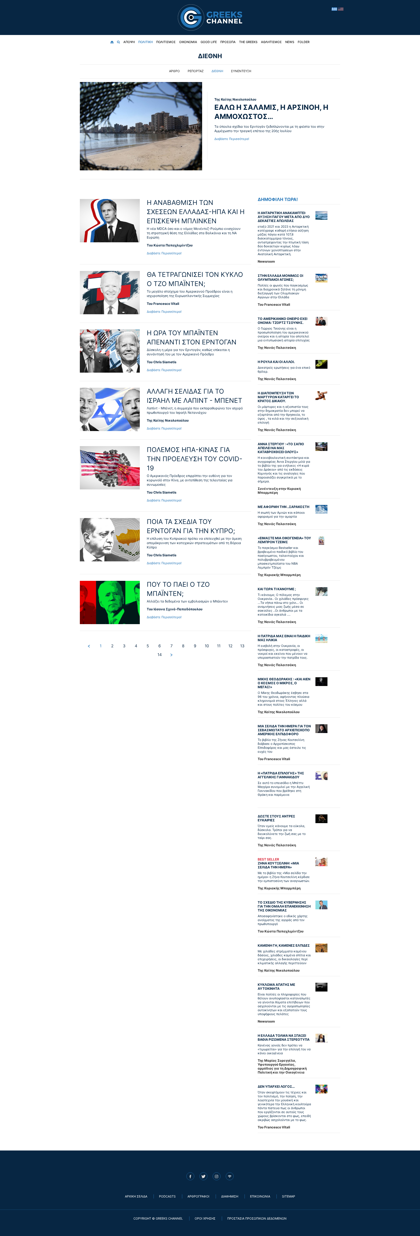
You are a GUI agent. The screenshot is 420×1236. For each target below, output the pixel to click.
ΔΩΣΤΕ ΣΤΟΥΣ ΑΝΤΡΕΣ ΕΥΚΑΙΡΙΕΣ (276, 818)
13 (242, 646)
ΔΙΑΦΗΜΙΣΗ (229, 1196)
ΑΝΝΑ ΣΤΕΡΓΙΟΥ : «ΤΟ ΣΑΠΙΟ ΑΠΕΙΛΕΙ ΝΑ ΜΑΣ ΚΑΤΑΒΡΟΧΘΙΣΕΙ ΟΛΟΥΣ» (281, 448)
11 (218, 646)
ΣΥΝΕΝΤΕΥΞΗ (241, 71)
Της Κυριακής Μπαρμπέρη (279, 575)
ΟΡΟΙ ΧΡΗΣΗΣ (205, 1218)
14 (160, 654)
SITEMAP (288, 1196)
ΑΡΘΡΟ (174, 71)
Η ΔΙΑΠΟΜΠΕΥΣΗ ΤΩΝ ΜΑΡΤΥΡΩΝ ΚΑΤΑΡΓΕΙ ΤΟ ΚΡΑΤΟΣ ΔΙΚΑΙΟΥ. (278, 397)
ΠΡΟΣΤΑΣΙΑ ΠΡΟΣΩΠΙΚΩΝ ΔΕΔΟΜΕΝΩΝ (257, 1218)
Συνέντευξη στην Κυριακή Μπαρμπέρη (279, 491)
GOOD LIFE (209, 42)
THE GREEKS (248, 42)
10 (207, 646)
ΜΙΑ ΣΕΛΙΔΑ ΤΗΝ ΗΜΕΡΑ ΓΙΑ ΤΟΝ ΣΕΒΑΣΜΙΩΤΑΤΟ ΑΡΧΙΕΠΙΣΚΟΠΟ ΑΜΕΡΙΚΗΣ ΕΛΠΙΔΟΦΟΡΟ (284, 730)
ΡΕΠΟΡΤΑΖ (196, 71)
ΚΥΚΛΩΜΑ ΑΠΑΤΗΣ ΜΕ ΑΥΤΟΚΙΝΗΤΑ (276, 987)
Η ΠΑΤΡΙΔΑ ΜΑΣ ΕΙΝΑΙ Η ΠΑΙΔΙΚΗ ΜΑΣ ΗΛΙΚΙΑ (284, 638)
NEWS (289, 42)
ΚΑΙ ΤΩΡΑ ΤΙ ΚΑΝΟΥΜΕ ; (277, 589)
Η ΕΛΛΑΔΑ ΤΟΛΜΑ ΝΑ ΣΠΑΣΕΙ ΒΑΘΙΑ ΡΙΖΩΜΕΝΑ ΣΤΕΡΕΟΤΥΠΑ (284, 1037)
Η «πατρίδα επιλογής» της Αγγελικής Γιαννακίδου (281, 775)
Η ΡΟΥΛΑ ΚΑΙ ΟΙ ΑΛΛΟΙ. (276, 362)
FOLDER (304, 42)
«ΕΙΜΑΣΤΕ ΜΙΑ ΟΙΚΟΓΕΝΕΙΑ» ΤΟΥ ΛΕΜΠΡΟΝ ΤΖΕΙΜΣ (284, 540)
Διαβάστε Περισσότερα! (231, 139)
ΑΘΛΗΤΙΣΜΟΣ (271, 42)
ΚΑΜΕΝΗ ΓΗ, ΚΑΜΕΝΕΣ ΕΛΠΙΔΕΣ (284, 945)
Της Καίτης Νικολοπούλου (235, 99)
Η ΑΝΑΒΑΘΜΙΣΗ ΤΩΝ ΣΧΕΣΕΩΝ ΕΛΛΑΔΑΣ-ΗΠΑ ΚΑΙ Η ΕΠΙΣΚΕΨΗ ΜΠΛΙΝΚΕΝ (196, 212)
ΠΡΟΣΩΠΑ (228, 42)
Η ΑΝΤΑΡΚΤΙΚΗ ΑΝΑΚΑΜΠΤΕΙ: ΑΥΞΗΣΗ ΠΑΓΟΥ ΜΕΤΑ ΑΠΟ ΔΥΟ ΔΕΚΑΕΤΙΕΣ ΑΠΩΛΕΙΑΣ (284, 217)
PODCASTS (167, 1196)
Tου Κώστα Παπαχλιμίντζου (170, 245)
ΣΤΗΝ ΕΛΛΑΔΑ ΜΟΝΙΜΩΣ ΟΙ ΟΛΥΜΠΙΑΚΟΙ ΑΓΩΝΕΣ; (280, 278)
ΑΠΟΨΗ (129, 42)
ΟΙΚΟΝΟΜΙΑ (188, 42)
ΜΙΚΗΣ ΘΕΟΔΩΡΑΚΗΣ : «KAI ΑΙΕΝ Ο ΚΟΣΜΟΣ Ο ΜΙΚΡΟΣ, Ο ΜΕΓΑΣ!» (284, 683)
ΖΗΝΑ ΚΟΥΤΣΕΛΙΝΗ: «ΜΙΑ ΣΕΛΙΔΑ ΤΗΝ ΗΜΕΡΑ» (278, 863)
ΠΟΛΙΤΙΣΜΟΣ (166, 42)
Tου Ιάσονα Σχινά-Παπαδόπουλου (175, 609)
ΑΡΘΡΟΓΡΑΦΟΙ (198, 1196)
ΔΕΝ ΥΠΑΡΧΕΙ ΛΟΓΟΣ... (276, 1086)
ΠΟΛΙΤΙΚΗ (145, 42)
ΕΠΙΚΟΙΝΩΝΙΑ (260, 1196)
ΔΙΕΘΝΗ (217, 71)
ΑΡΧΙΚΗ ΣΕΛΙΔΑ (136, 1196)
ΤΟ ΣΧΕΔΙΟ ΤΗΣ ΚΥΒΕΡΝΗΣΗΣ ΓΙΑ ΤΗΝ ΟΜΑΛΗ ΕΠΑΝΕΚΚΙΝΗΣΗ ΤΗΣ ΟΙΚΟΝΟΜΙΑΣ (284, 906)
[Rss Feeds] (229, 1176)
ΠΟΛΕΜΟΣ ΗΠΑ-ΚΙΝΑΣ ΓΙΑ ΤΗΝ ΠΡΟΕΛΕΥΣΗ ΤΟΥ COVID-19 (194, 459)
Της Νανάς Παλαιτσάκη (277, 348)
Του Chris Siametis (161, 362)
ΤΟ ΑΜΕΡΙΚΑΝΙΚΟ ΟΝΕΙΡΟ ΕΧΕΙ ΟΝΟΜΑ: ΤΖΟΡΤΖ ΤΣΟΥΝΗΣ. (282, 321)
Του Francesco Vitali (163, 304)
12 (230, 646)
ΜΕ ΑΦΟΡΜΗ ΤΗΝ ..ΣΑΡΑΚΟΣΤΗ (283, 507)
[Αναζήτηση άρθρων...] (118, 42)
